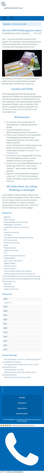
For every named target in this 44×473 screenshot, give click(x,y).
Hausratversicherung (11, 232)
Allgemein (7, 217)
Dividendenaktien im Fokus (14, 370)
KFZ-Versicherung (10, 240)
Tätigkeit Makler (9, 263)
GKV (5, 230)
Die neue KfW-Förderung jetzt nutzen (21, 30)
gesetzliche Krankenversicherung (16, 227)
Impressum (22, 403)
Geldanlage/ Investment (13, 225)
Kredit (6, 245)
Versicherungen (9, 268)
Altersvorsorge (9, 220)
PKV (5, 253)
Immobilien (8, 235)
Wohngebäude (9, 286)
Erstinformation (22, 414)
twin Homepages (22, 421)
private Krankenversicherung (14, 256)
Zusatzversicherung (11, 289)
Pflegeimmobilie (10, 248)
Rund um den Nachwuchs (13, 261)
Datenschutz (22, 408)
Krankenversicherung (11, 243)
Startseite (6, 24)
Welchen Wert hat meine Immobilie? (17, 377)
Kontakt (22, 398)
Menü (39, 18)
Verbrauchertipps (10, 266)
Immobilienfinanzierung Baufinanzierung (18, 238)
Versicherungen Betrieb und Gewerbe (17, 271)
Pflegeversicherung (11, 250)
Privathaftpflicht (9, 258)
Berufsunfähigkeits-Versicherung (16, 222)
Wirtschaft (7, 284)
